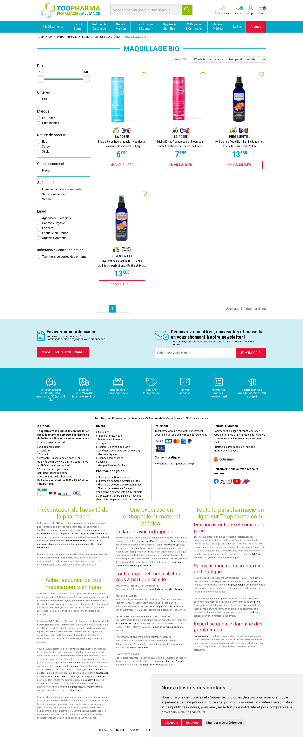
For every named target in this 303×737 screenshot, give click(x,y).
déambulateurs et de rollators (165, 589)
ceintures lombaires (166, 541)
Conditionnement (50, 164)
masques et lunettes (153, 664)
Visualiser (123, 165)
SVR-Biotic (256, 554)
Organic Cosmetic (54, 238)
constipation (102, 673)
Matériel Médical (218, 26)
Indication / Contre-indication (60, 250)
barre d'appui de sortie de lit (163, 606)
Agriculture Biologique (57, 218)
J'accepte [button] (171, 722)
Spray (46, 146)
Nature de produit (51, 135)
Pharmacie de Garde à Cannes (115, 488)
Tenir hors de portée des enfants (64, 257)
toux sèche (95, 669)
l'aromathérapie (256, 584)
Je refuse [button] (192, 722)
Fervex (101, 676)
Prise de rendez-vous (109, 435)
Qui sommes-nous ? (50, 446)
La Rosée (48, 118)
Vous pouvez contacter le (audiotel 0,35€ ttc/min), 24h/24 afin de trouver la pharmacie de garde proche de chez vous (119, 496)
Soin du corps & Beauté (144, 26)
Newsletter (44, 450)
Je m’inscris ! (251, 353)
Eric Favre (255, 602)
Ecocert (47, 228)
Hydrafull (252, 612)
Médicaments (54, 26)
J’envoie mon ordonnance (63, 352)
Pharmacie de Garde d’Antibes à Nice (118, 481)
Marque (43, 111)
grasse (40, 673)
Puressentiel (50, 123)
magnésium (93, 686)
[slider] (40, 79)
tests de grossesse (72, 686)
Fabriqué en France (55, 233)
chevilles (134, 548)
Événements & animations (112, 439)
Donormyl (90, 680)
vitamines (75, 690)
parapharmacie (94, 530)
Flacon (46, 170)
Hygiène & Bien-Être (169, 26)
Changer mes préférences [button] (224, 722)
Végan (46, 199)
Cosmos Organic (53, 223)
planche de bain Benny (127, 623)
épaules (180, 544)
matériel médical (46, 533)
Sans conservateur (55, 194)
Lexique (102, 443)
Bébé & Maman (121, 26)
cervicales (169, 544)
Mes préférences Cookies (112, 465)
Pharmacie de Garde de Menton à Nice (119, 484)
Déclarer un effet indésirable (113, 446)
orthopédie (63, 533)
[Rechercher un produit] (187, 10)
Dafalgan (74, 666)
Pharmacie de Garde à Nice (113, 477)
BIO (44, 99)
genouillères (148, 541)
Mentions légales (107, 454)
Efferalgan (57, 666)
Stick (45, 151)
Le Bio (237, 26)
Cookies (102, 461)
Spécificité (46, 183)
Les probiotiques (202, 636)
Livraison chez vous (226, 450)
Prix (40, 66)
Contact (43, 454)
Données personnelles (110, 458)
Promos (256, 26)
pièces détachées (75, 540)
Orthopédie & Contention (194, 26)
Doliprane (73, 662)
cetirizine (60, 676)
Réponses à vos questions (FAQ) (175, 463)
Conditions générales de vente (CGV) (118, 450)
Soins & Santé (77, 26)
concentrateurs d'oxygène (172, 661)
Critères (43, 92)
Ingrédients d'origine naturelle (62, 189)
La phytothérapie (236, 584)
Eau (44, 141)
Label (41, 211)
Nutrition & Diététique (99, 26)
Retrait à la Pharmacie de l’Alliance (235, 446)
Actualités (103, 432)
